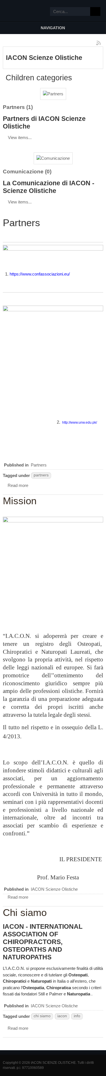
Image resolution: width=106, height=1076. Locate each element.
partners (41, 475)
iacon (62, 1016)
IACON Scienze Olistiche (54, 889)
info (77, 1016)
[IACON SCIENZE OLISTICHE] (14, 11)
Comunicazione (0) (27, 172)
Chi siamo (25, 912)
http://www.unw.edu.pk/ (79, 422)
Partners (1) (18, 107)
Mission (19, 500)
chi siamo (42, 1016)
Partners (39, 465)
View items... (20, 137)
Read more (18, 485)
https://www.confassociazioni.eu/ (40, 274)
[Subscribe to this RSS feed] (98, 43)
